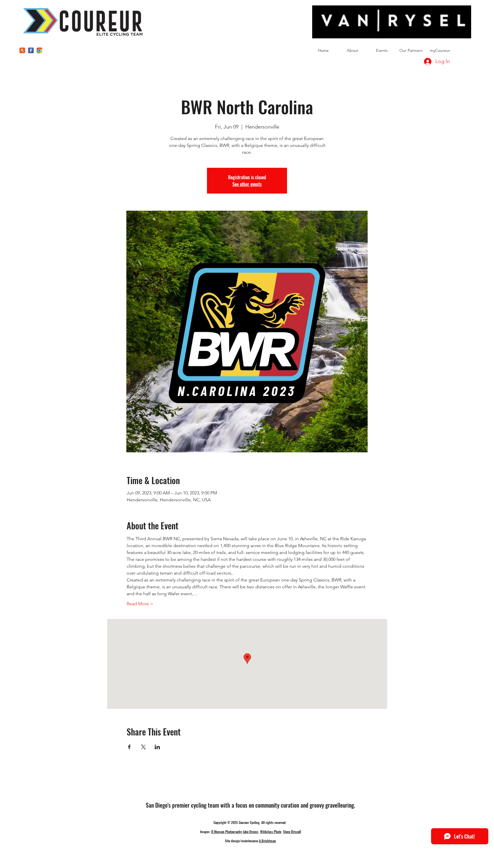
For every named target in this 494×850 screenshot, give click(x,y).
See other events (247, 184)
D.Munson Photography (226, 831)
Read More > (140, 603)
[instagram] (39, 50)
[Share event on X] (143, 747)
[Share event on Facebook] (129, 747)
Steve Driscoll (292, 831)
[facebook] (31, 50)
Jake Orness (250, 831)
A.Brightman (267, 840)
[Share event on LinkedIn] (157, 747)
